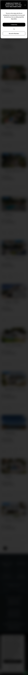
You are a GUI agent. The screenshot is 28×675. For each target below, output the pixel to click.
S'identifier (14, 24)
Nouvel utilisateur (14, 33)
